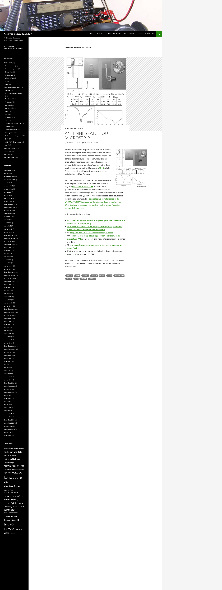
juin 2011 (7, 364)
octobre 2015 (8, 210)
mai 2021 (7, 174)
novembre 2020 (9, 180)
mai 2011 (7, 368)
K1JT (5, 473)
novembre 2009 (9, 423)
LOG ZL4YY (88, 34)
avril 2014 (7, 260)
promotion (7, 504)
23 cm (102, 276)
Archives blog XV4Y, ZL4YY (18, 33)
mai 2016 (7, 195)
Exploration (9, 72)
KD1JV (18, 472)
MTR (15, 499)
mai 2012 (7, 331)
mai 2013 (7, 294)
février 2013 (8, 303)
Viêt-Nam (7, 154)
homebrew (9, 469)
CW (6, 111)
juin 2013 (7, 291)
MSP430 (8, 499)
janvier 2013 (8, 306)
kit (20, 477)
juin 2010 (7, 401)
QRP (8, 127)
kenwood (11, 477)
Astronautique (10, 66)
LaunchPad (8, 490)
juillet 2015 (7, 217)
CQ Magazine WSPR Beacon (116, 34)
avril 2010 (7, 408)
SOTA (6, 510)
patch (69, 279)
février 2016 (8, 198)
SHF (76, 279)
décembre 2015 (9, 204)
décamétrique (12, 459)
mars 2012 (7, 337)
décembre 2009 (9, 420)
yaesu (12, 533)
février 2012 (8, 340)
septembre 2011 (9, 355)
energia (12, 463)
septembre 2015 (9, 214)
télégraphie (18, 529)
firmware (9, 465)
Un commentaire (91, 143)
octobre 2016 (8, 189)
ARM (16, 452)
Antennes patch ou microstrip (86, 135)
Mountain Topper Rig (13, 123)
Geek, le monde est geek (12, 87)
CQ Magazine (9, 108)
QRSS (19, 503)
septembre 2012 (9, 318)
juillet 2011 (7, 361)
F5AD (110, 276)
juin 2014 (7, 254)
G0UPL (17, 466)
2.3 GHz (85, 276)
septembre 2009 (9, 429)
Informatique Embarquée (13, 93)
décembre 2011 (9, 346)
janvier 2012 (8, 343)
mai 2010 (7, 404)
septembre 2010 (9, 392)
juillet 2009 (7, 435)
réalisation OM (19, 507)
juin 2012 (7, 327)
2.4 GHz (94, 276)
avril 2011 (7, 371)
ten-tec (15, 510)
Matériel (8, 117)
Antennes (69, 129)
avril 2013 (7, 297)
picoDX (132, 34)
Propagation (9, 133)
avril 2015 (7, 223)
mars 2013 (7, 300)
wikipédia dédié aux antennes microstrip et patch (91, 232)
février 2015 (8, 229)
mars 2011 (7, 374)
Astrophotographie (11, 69)
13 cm (78, 276)
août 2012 (7, 321)
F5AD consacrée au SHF (82, 186)
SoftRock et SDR (11, 130)
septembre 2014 (9, 244)
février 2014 (8, 266)
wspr (6, 532)
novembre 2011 (9, 349)
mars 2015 (7, 226)
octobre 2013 (8, 278)
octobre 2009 (8, 426)
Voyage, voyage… (9, 157)
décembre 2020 (9, 177)
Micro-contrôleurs (10, 148)
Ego (5, 81)
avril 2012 (7, 334)
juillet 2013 (7, 287)
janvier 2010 (8, 417)
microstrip (119, 276)
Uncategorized (9, 151)
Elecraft (6, 462)
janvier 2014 (8, 269)
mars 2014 (7, 263)
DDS (10, 456)
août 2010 (7, 395)
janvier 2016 (8, 201)
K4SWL (11, 472)
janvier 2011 (8, 380)
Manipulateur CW (11, 493)
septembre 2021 (9, 170)
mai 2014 (7, 257)
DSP (13, 456)
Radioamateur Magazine (13, 136)
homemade (19, 469)
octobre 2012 (8, 315)
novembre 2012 (9, 312)
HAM (22, 466)
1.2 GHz (69, 276)
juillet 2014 (7, 251)
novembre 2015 (9, 207)
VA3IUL (83, 279)
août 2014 (7, 247)
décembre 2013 (9, 272)
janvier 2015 (8, 232)
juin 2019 (7, 183)
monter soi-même (13, 495)
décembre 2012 (9, 309)
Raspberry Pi (9, 507)
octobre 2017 (8, 186)
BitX (7, 120)
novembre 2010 (9, 386)
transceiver (10, 516)
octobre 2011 (8, 352)
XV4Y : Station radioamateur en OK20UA (13, 47)
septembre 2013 (9, 281)
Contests (8, 105)
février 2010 (8, 414)
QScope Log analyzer (146, 34)
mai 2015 (7, 220)
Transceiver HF (12, 520)
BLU (6, 455)
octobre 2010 (8, 389)
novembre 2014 (9, 238)
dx (15, 456)
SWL (6, 139)
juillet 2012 (7, 324)
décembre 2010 (9, 383)
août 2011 (7, 358)
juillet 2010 (7, 398)
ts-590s (9, 524)
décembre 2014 (9, 235)
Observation (9, 78)
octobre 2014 (8, 241)
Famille (7, 84)
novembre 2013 (9, 275)
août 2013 (7, 284)
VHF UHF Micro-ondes (13, 142)
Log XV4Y (99, 34)
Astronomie (8, 63)
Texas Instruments (11, 513)
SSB (10, 509)
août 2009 (7, 432)
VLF (6, 145)
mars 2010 (7, 411)
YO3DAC (92, 279)
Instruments (9, 75)
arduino (8, 452)
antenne (21, 448)
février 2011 (8, 377)
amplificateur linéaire (11, 448)
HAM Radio (78, 129)
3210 (101, 168)
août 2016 (7, 192)
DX (6, 114)
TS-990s (9, 528)
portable (20, 500)
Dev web (8, 90)
